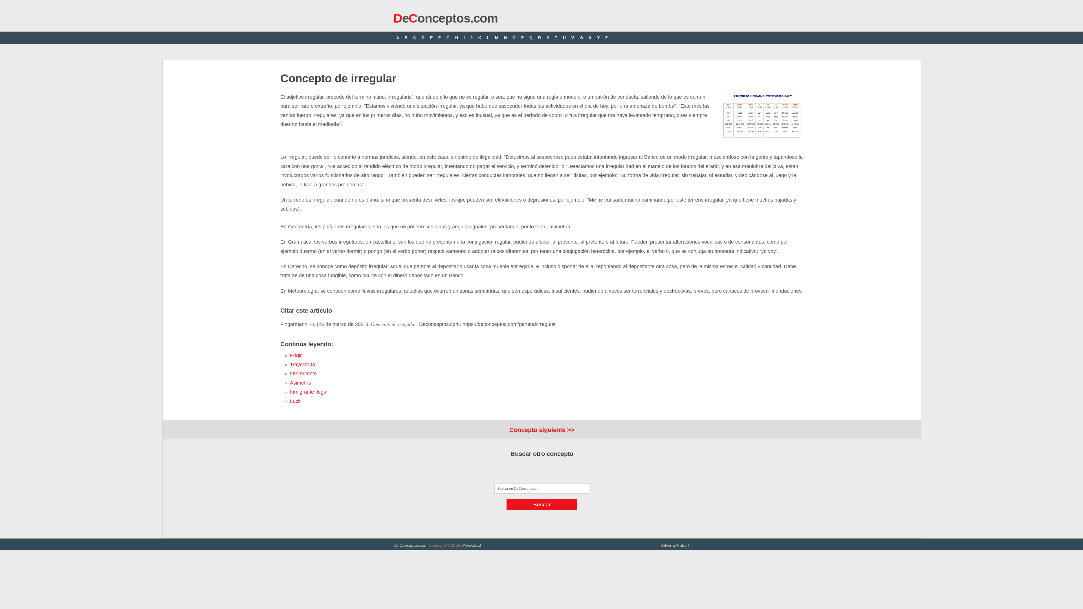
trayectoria (302, 364)
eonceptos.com (445, 18)
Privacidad (471, 545)
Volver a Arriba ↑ (675, 545)
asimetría (300, 383)
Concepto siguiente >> (541, 429)
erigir (296, 355)
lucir (295, 401)
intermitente (303, 373)
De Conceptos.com (410, 545)
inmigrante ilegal (308, 392)
